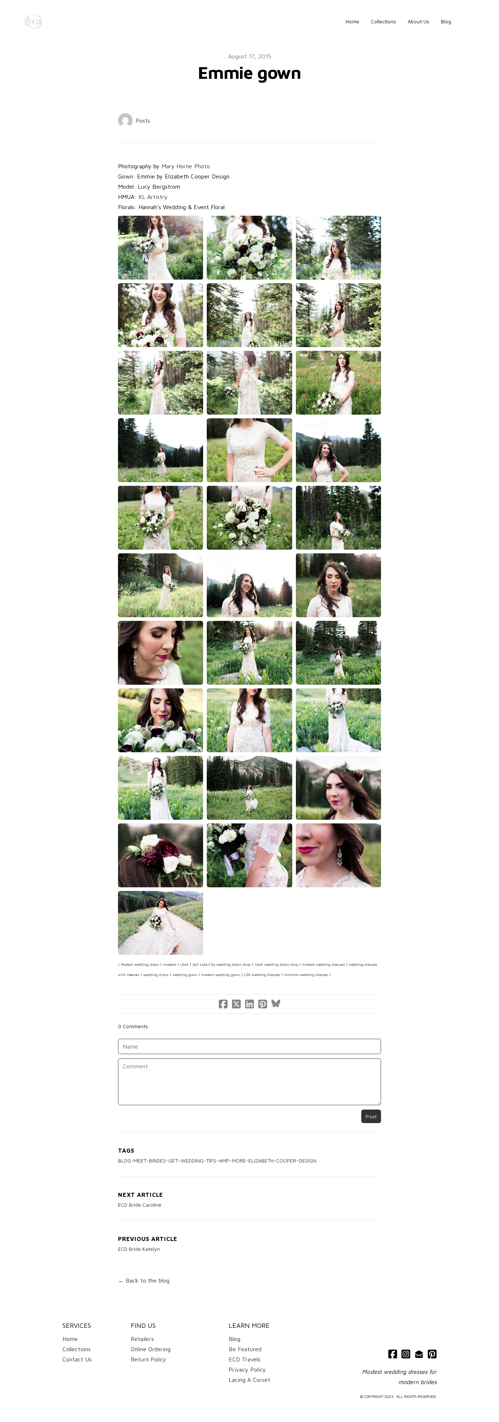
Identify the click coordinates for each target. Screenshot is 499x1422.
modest (169, 964)
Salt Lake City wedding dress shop (222, 964)
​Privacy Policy (247, 1369)
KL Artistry (153, 196)
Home (70, 1338)
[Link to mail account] (419, 1354)
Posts (143, 120)
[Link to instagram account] (405, 1354)
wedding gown (184, 974)
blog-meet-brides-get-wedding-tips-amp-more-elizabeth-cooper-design (217, 1160)
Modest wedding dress (140, 964)
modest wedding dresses (323, 964)
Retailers (142, 1338)
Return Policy (148, 1359)
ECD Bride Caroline (139, 1205)
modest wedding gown (220, 974)
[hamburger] (50, 21)
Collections (76, 1349)
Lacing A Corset (249, 1379)
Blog (234, 1338)
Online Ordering (151, 1349)
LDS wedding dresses (262, 974)
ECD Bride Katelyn (139, 1249)
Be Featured (245, 1349)
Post (371, 1116)
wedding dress (155, 974)
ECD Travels (244, 1359)
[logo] (33, 21)
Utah (184, 964)
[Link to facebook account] (392, 1354)
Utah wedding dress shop (276, 964)
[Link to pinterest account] (432, 1354)
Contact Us (77, 1359)
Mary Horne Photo (185, 166)
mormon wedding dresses (306, 974)
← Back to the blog (143, 1280)
